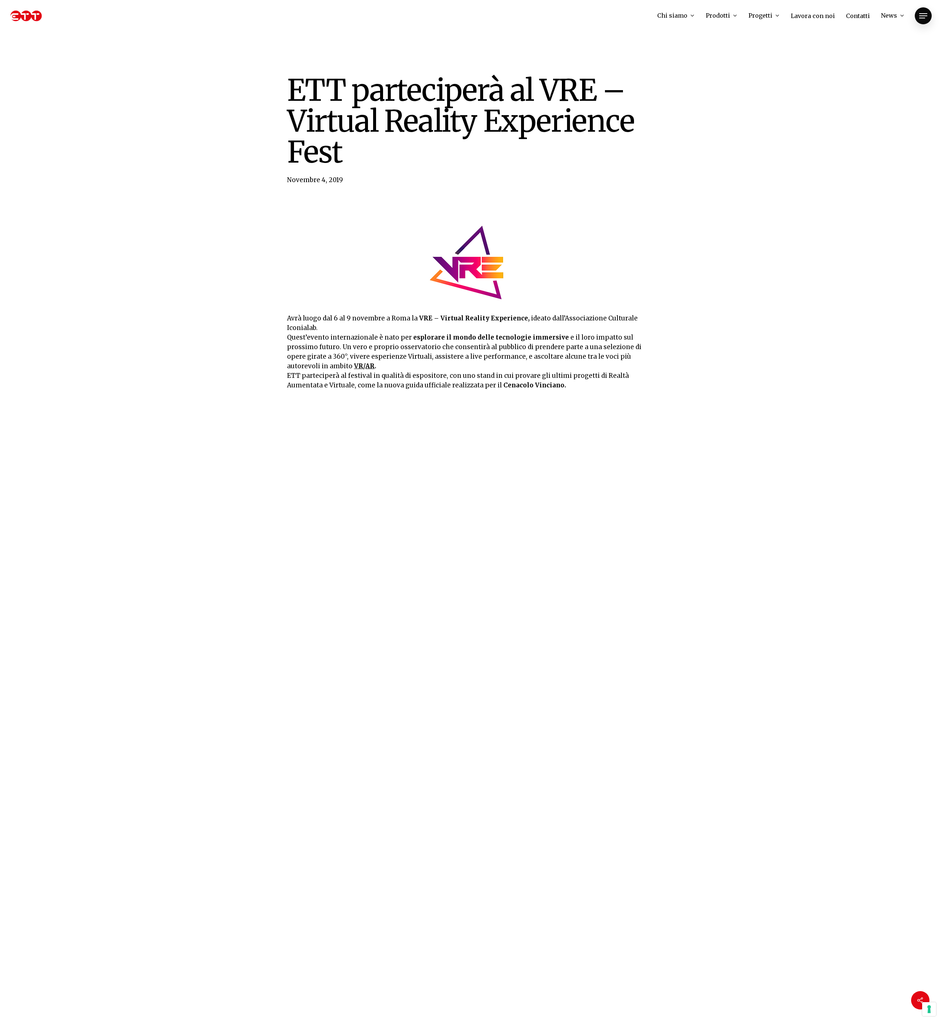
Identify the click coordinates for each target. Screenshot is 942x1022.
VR (358, 366)
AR (370, 366)
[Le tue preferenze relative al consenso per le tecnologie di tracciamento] (929, 1009)
